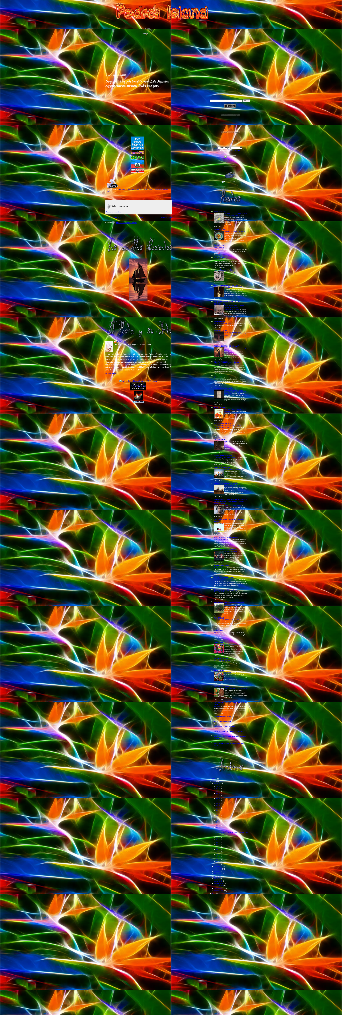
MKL (108, 192)
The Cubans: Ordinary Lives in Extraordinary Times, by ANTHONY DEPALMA (235, 391)
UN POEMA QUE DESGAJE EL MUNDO (226, 620)
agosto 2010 (218, 881)
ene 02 (218, 788)
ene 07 (218, 801)
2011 (214, 893)
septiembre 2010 (219, 883)
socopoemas (218, 376)
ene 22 (218, 842)
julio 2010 (217, 878)
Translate (237, 150)
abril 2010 (217, 871)
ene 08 (218, 803)
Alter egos (122, 189)
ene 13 (218, 815)
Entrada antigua (166, 217)
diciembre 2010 (219, 891)
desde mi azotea (220, 212)
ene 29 (218, 859)
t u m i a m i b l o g (220, 330)
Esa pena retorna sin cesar (222, 323)
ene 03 (218, 791)
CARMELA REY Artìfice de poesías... (227, 483)
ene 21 (218, 839)
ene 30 (218, 861)
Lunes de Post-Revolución (223, 388)
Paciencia (217, 706)
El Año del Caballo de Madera (233, 644)
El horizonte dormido (221, 565)
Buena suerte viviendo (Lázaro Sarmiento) (229, 602)
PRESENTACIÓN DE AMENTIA (234, 485)
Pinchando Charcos (221, 258)
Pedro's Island (101, 62)
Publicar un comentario (113, 212)
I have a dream (148, 189)
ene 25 (218, 849)
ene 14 (218, 818)
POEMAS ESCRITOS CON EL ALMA (226, 346)
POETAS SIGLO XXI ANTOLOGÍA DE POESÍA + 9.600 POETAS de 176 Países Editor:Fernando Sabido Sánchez (230, 501)
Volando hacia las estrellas (223, 270)
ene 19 (218, 835)
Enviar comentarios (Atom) (126, 223)
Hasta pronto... (219, 567)
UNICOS (227, 604)
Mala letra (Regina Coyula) (223, 423)
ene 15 (218, 820)
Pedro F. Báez (122, 342)
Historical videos (137, 189)
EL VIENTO (218, 632)
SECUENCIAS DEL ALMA (223, 455)
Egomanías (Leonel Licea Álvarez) (226, 590)
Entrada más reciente (113, 217)
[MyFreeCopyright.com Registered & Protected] (138, 381)
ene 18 (218, 827)
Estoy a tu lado (219, 407)
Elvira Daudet (219, 630)
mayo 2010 (218, 873)
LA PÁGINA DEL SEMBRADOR (225, 549)
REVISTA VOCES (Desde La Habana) (227, 362)
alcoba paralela (219, 439)
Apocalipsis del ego (221, 830)
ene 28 (218, 857)
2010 (214, 781)
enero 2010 (218, 784)
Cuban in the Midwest (222, 686)
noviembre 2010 (219, 888)
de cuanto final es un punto (223, 259)
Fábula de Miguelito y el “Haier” (224, 579)
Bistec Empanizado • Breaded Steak (235, 688)
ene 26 (218, 852)
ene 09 (218, 805)
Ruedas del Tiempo (221, 658)
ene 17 (218, 825)
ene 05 (218, 796)
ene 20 (218, 837)
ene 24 (218, 847)
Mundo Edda (218, 642)
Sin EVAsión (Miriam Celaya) (224, 577)
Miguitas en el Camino (222, 467)
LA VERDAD (228, 288)
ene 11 (218, 810)
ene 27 (218, 854)
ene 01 (218, 786)
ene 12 (218, 813)
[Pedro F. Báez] (230, 166)
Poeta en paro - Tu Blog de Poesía (226, 537)
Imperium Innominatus (161, 189)
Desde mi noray (219, 321)
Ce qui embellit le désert (222, 716)
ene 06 (218, 798)
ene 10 (218, 808)
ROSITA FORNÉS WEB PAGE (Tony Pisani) (229, 731)
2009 (214, 779)
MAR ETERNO (219, 618)
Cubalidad (227, 672)
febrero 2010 (218, 866)
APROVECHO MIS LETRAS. (223, 539)
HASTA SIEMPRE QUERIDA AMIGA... (226, 457)
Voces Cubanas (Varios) (222, 721)
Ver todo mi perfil (111, 373)
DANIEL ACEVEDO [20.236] (233, 505)
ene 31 (218, 864)
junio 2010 (217, 876)
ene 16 (218, 823)
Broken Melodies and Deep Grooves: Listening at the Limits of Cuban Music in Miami (235, 333)
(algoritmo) (227, 441)
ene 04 (218, 793)
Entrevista (217, 378)
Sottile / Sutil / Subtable (221, 592)
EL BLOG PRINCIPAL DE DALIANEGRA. (228, 286)
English (128, 189)
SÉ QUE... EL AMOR (231, 551)
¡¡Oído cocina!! (219, 229)
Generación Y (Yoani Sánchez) (224, 726)
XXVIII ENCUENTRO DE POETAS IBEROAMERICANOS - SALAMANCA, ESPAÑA (234, 307)
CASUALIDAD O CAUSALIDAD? (234, 469)
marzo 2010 (218, 869)
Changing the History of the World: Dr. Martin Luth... (232, 832)
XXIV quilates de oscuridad (222, 660)
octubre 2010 (218, 886)
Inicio (140, 217)
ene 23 (218, 844)
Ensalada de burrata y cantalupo (234, 231)
